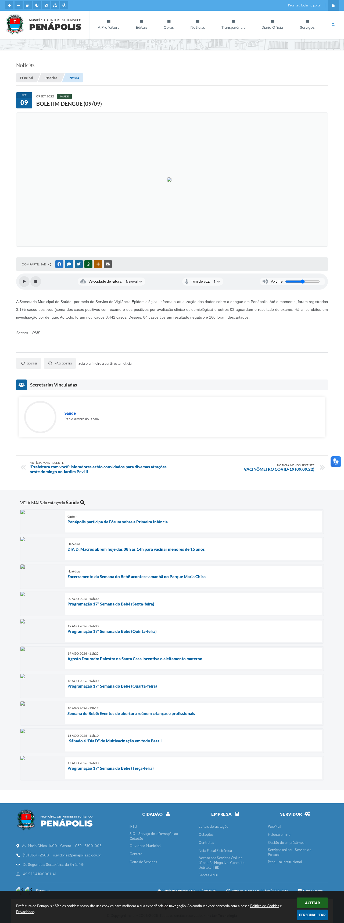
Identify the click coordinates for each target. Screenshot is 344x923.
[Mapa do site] (55, 5)
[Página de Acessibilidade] (64, 5)
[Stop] (35, 281)
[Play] (24, 281)
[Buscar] (333, 25)
